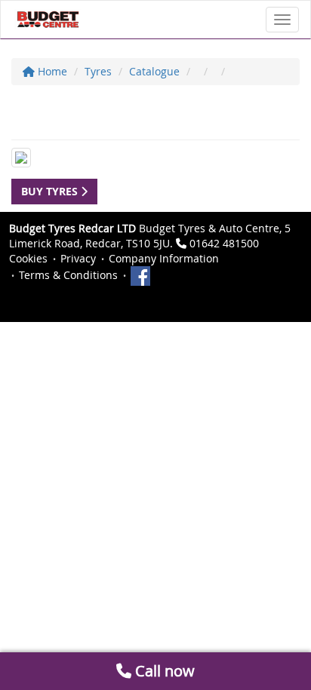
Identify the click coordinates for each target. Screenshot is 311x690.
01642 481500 (224, 243)
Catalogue (154, 71)
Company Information (164, 258)
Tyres (98, 71)
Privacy (78, 258)
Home (51, 71)
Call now (163, 671)
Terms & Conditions (68, 275)
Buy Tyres (51, 191)
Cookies (28, 258)
